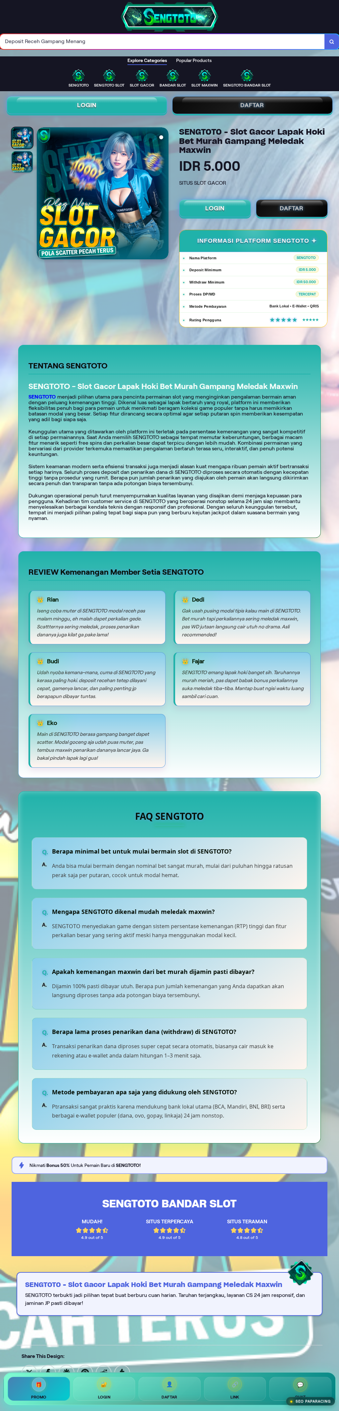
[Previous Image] (42, 194)
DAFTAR (252, 105)
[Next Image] (163, 194)
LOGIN (87, 105)
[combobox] (162, 41)
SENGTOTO (42, 397)
